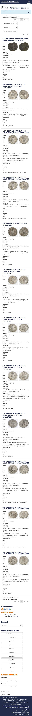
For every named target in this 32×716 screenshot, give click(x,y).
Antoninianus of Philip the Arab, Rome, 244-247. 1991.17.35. (16, 132)
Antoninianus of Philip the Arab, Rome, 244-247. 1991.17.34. (16, 178)
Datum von (4, 677)
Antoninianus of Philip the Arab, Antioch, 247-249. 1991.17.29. (14, 415)
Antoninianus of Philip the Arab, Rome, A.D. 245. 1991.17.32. (14, 271)
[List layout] (23, 34)
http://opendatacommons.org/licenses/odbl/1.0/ (16, 706)
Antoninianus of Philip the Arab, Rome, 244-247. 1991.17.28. (16, 462)
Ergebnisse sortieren (10, 31)
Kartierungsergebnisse (19, 8)
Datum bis (4, 684)
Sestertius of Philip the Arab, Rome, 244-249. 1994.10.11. (15, 39)
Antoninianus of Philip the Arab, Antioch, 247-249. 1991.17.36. (14, 86)
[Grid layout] (27, 34)
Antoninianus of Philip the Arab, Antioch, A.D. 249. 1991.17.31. (14, 319)
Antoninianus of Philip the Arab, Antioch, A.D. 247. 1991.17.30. (14, 367)
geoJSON (10, 615)
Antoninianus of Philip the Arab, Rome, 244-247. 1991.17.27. (16, 508)
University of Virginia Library (10, 697)
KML (15, 615)
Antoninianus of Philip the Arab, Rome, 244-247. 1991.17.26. (16, 553)
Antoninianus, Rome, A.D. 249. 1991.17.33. (15, 224)
